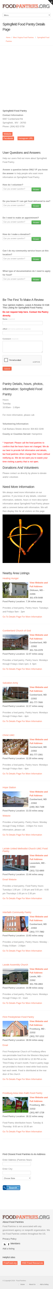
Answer (36, 189)
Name (9, 319)
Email (5, 879)
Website (7, 134)
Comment (10, 339)
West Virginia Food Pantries (23, 37)
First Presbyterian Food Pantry (18, 1017)
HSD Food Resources (32, 1263)
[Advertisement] (26, 73)
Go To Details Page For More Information (22, 616)
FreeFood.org (10, 1263)
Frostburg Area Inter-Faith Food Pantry (22, 1093)
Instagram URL (26, 138)
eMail (17, 329)
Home (8, 37)
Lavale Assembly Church (15, 964)
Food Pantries (26, 8)
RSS (4, 1243)
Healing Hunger (11, 578)
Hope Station (9, 787)
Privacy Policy (9, 1239)
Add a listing (8, 1248)
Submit (7, 368)
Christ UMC (9, 735)
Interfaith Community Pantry (17, 912)
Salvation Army (10, 683)
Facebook (8, 138)
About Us (32, 1284)
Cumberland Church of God (17, 630)
